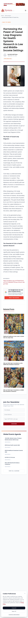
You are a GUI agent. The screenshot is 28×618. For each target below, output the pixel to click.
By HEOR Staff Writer (13, 54)
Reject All (14, 611)
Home (2, 15)
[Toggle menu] (25, 10)
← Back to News (6, 22)
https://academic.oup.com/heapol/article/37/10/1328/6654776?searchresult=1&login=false (14, 282)
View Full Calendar (14, 470)
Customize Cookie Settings (14, 614)
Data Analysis (8, 15)
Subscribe (14, 423)
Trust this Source (14, 297)
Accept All (14, 608)
